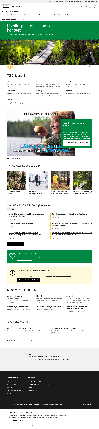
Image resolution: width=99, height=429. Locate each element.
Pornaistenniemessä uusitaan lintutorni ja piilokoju (69, 214)
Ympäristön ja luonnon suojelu (17, 307)
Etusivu (3, 19)
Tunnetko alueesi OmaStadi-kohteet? (21, 223)
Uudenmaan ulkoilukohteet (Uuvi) (64, 328)
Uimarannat (11, 91)
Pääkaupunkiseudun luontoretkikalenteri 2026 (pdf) (77, 143)
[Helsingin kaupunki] (10, 404)
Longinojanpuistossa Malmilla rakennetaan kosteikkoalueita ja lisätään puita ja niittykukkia (25, 234)
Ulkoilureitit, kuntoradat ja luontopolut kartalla (82, 193)
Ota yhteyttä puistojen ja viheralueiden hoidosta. (58, 276)
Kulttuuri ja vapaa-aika (11, 19)
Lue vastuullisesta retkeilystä (24, 260)
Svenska (77, 6)
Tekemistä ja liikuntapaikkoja (38, 193)
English (82, 6)
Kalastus (69, 91)
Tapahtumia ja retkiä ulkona (16, 193)
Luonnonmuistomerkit (14, 296)
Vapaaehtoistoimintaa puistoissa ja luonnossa (60, 193)
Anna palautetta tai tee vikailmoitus (29, 279)
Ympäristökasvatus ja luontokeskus (48, 307)
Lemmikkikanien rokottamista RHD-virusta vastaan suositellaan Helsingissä (26, 215)
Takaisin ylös (85, 404)
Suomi (72, 6)
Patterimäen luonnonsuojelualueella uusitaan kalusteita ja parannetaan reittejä (72, 224)
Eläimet (39, 296)
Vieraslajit (69, 296)
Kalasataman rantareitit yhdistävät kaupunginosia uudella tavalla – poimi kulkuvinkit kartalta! (72, 234)
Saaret (68, 82)
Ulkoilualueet (11, 82)
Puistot (38, 82)
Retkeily (39, 91)
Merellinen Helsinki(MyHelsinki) (19, 328)
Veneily (9, 99)
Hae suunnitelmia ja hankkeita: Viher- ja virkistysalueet (77, 308)
